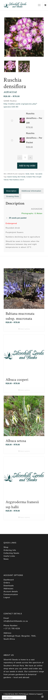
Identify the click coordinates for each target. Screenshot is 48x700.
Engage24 (39, 694)
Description (11, 191)
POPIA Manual (23, 694)
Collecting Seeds (11, 553)
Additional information (31, 191)
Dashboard (9, 580)
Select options (25, 329)
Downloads (9, 586)
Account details (11, 591)
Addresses (8, 588)
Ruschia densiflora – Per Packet (34, 138)
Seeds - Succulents (36, 174)
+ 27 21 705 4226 (12, 628)
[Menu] (39, 5)
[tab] (11, 191)
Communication (11, 594)
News (6, 559)
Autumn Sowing (12, 177)
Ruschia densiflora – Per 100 (34, 118)
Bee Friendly (21, 177)
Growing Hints (12, 196)
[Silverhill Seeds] (20, 5)
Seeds (27, 174)
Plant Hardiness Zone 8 (16, 179)
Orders (7, 583)
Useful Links (9, 556)
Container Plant (31, 177)
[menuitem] (40, 5)
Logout (7, 597)
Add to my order (27, 165)
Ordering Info (10, 550)
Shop (6, 547)
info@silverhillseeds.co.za (16, 621)
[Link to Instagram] (42, 697)
